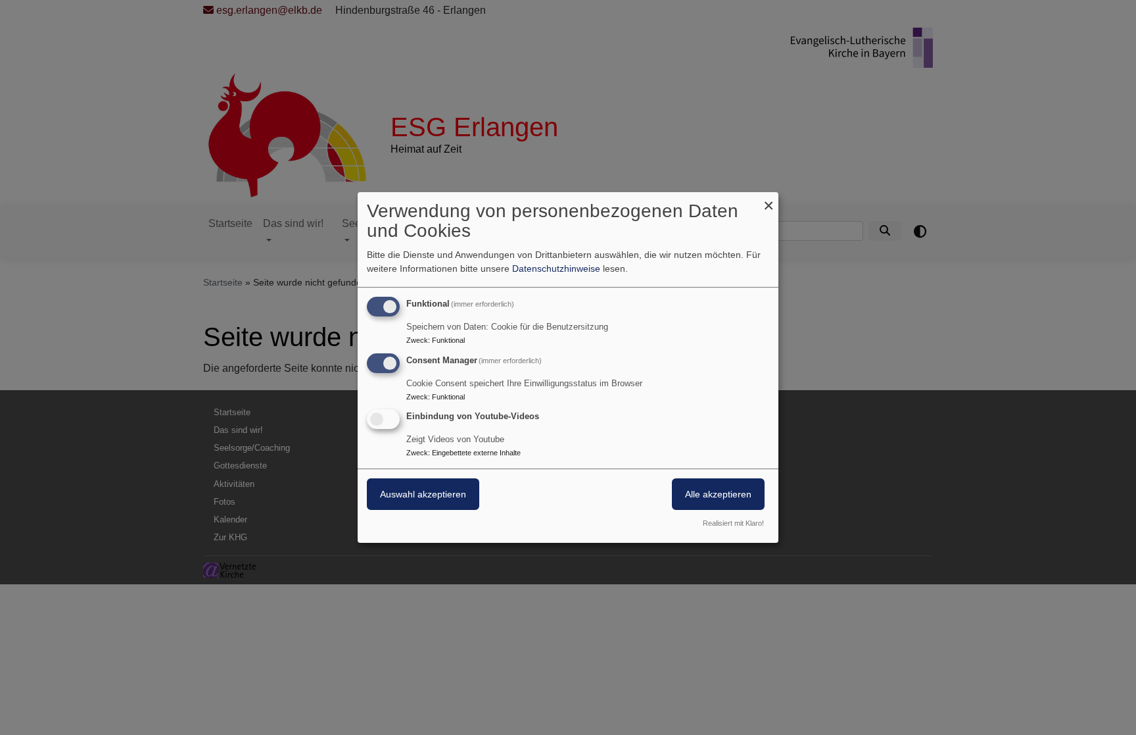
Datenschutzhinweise (556, 268)
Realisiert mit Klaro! (733, 523)
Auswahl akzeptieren (423, 495)
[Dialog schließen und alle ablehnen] (768, 200)
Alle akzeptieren (718, 495)
